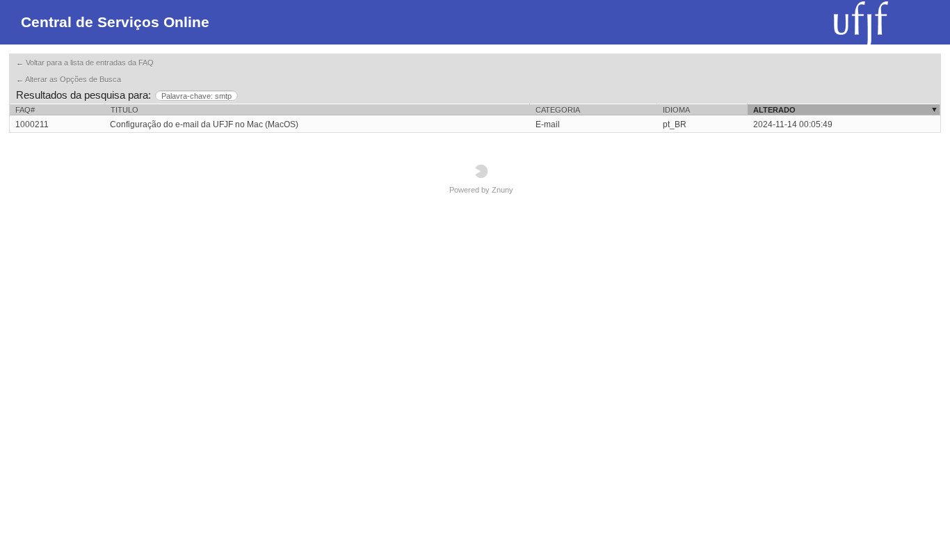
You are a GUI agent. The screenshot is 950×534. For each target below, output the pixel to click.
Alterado (774, 110)
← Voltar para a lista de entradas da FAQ (85, 62)
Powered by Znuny (481, 190)
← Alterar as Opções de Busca (68, 79)
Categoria (558, 110)
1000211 (32, 124)
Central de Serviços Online (115, 22)
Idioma (676, 110)
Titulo (124, 110)
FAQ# (25, 110)
